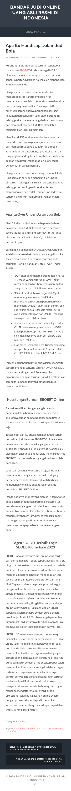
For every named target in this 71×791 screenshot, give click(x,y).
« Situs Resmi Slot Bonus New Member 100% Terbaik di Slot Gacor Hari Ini (32, 748)
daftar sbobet (18, 728)
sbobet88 (11, 731)
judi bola (31, 728)
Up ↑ (37, 784)
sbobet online (44, 412)
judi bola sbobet (45, 728)
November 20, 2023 (17, 57)
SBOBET (25, 70)
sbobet (22, 721)
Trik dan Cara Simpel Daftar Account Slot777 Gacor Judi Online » (38, 760)
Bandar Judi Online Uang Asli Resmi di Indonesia (35, 12)
